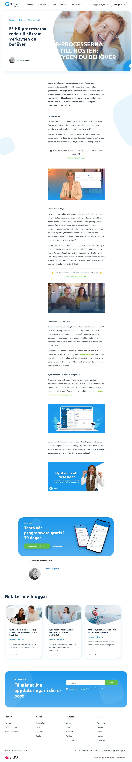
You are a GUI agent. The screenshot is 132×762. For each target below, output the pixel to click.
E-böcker (69, 732)
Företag (8, 723)
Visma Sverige (99, 757)
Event (68, 727)
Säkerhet (85, 750)
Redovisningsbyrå (12, 727)
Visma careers (120, 757)
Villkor (77, 750)
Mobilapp (38, 736)
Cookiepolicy (120, 750)
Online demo (58, 546)
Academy (69, 736)
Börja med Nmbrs (12, 732)
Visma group (109, 757)
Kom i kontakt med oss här (76, 276)
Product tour (40, 723)
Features (12, 20)
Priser (54, 4)
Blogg (68, 723)
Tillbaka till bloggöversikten (41, 560)
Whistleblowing (109, 750)
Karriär (99, 732)
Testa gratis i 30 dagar (35, 546)
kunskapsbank (86, 354)
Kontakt (100, 727)
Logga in (96, 5)
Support (100, 736)
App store (39, 732)
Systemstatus (102, 740)
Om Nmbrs (101, 723)
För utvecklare (71, 740)
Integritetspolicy (96, 750)
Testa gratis (118, 5)
